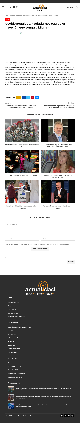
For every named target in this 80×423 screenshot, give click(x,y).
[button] (76, 7)
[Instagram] (17, 7)
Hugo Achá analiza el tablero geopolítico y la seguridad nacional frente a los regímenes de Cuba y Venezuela (43, 389)
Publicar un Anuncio (15, 363)
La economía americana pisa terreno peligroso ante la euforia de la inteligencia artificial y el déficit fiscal (43, 397)
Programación (13, 306)
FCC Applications (14, 366)
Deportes (11, 345)
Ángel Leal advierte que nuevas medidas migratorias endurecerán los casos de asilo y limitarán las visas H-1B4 (42, 405)
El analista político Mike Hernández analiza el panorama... (22, 207)
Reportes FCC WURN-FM (16, 374)
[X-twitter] (10, 7)
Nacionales (12, 334)
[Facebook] (61, 415)
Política (11, 341)
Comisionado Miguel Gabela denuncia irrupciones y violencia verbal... (58, 146)
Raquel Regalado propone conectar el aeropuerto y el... (58, 176)
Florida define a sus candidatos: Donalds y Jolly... (58, 207)
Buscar (7, 258)
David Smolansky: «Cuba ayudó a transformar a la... (22, 146)
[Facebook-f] (7, 7)
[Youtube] (14, 7)
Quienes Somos (13, 302)
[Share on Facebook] (24, 97)
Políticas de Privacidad (16, 317)
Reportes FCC (13, 370)
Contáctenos (13, 313)
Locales (10, 331)
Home (6, 15)
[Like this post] (19, 97)
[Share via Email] (37, 97)
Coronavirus (12, 352)
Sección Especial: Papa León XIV (19, 327)
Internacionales (13, 338)
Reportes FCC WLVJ (15, 377)
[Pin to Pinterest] (32, 97)
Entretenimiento (14, 349)
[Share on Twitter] (28, 97)
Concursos (12, 309)
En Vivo (70, 7)
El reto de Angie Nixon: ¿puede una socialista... (21, 175)
